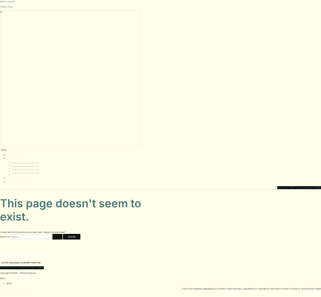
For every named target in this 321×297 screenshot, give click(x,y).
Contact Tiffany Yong (18, 181)
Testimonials (22, 174)
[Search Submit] (57, 237)
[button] (160, 149)
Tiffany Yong (6, 6)
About (11, 158)
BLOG (9, 283)
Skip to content (7, 1)
